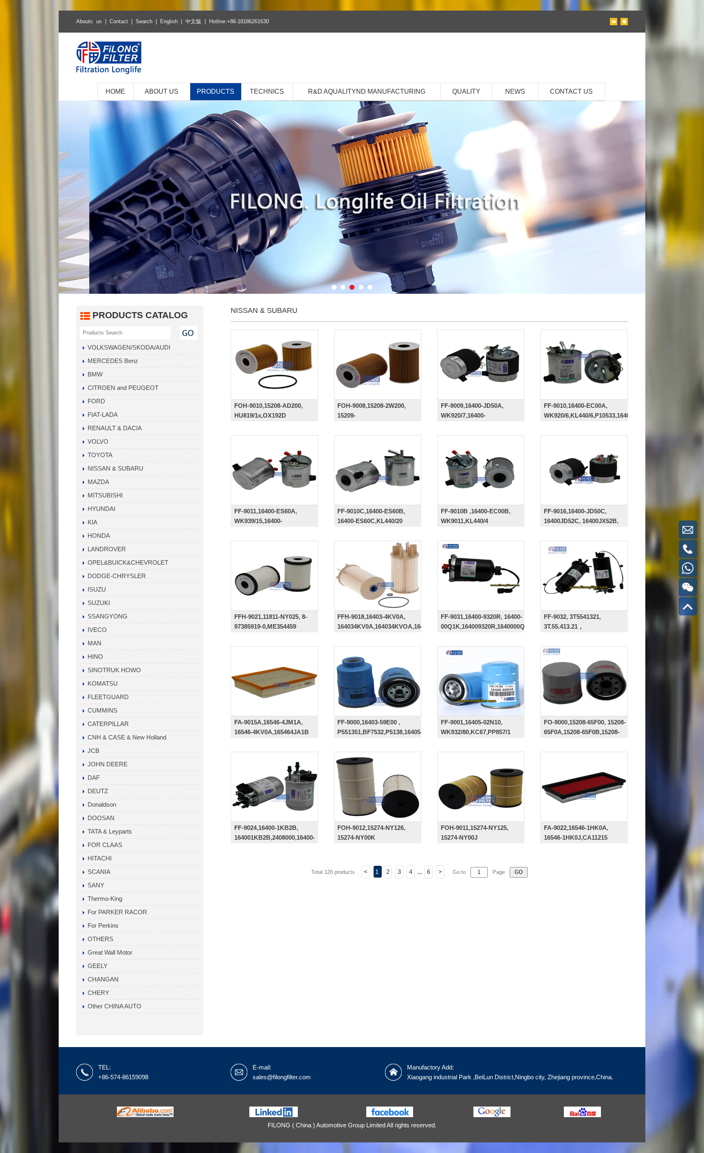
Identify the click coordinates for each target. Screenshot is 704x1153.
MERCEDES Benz (111, 360)
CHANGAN (101, 979)
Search (144, 21)
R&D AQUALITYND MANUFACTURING (366, 91)
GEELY (96, 965)
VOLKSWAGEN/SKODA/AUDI (127, 347)
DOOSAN (99, 817)
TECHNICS (267, 91)
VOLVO (96, 441)
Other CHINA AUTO (112, 1006)
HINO (93, 656)
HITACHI (98, 858)
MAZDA (96, 481)
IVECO (95, 629)
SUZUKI (97, 602)
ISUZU (95, 589)
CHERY (96, 992)
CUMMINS (100, 710)
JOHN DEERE (106, 764)
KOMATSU (101, 683)
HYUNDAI (99, 508)
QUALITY (466, 91)
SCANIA (97, 871)
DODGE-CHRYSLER (115, 575)
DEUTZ (96, 791)
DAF (92, 777)
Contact (119, 21)
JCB (91, 750)
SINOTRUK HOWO (112, 670)
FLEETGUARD (106, 696)
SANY (94, 885)
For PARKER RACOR (115, 912)
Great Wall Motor (108, 952)
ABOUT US (161, 91)
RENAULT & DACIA (113, 428)
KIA (90, 522)
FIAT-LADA (101, 414)
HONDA (97, 535)
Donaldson (100, 804)
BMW (93, 374)
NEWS (515, 91)
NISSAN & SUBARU (113, 468)
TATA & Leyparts (108, 831)
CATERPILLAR (106, 723)
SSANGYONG (106, 616)
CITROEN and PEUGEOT (121, 387)
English (169, 21)
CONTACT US (571, 91)
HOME (115, 91)
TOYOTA (98, 454)
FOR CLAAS (103, 844)
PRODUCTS (215, 91)
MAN (92, 643)
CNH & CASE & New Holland (125, 737)
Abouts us (89, 21)
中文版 (193, 21)
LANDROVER (105, 549)
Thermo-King (103, 898)
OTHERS (98, 938)
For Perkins (101, 925)
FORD (94, 401)
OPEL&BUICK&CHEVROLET (126, 562)
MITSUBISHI (103, 495)
